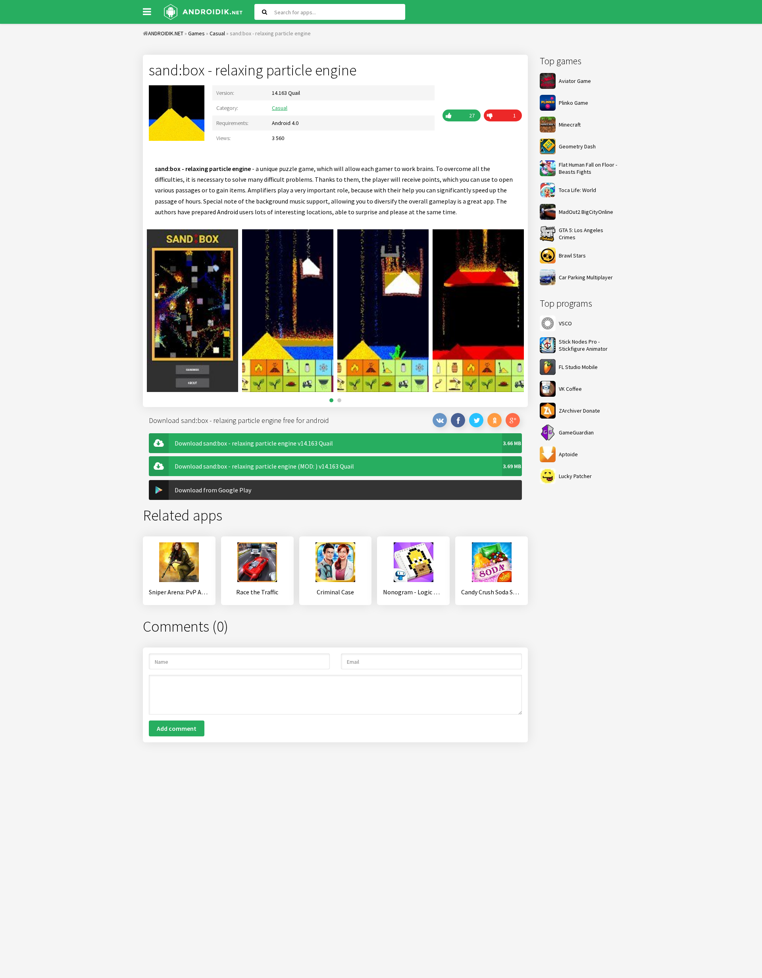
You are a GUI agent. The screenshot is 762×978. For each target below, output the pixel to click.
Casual (279, 107)
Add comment (176, 728)
